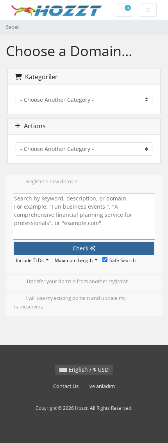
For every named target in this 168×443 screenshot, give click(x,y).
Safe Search (122, 260)
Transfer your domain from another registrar (77, 281)
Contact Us (66, 386)
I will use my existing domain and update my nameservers (69, 302)
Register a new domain (52, 181)
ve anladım (102, 386)
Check (81, 248)
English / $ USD (88, 369)
